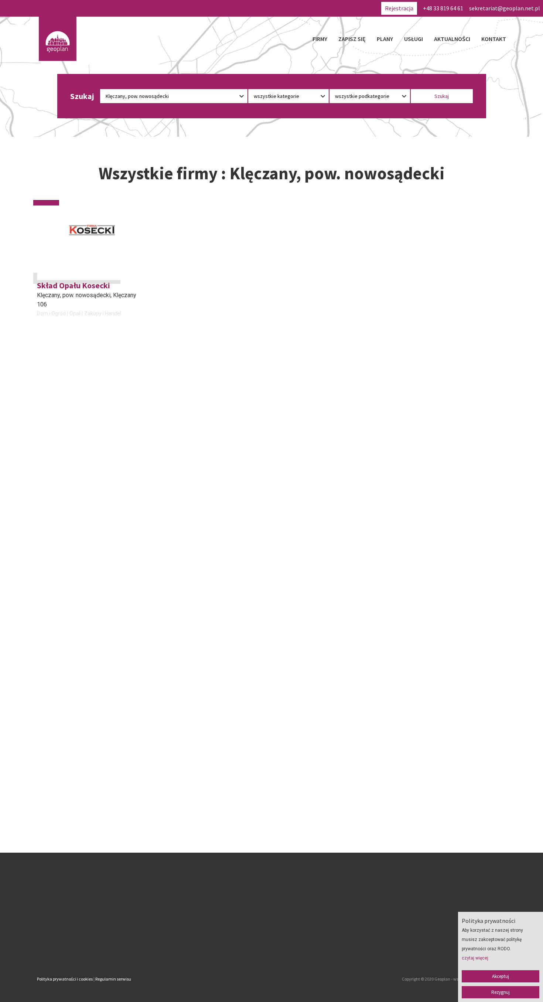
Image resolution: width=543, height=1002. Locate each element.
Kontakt (493, 39)
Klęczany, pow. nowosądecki (73, 295)
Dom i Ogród (51, 313)
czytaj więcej (475, 958)
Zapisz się (352, 39)
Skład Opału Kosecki (73, 285)
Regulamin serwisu (113, 979)
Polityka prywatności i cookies (65, 979)
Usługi (413, 39)
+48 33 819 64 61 (443, 8)
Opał (75, 313)
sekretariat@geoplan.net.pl (504, 8)
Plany (385, 39)
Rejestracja (399, 8)
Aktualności (452, 39)
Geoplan (206, 948)
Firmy (320, 39)
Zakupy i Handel (102, 313)
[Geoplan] (57, 39)
